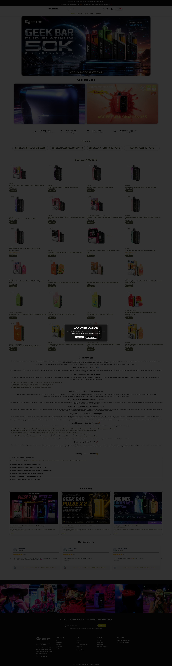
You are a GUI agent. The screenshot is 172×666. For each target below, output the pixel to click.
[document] (86, 333)
